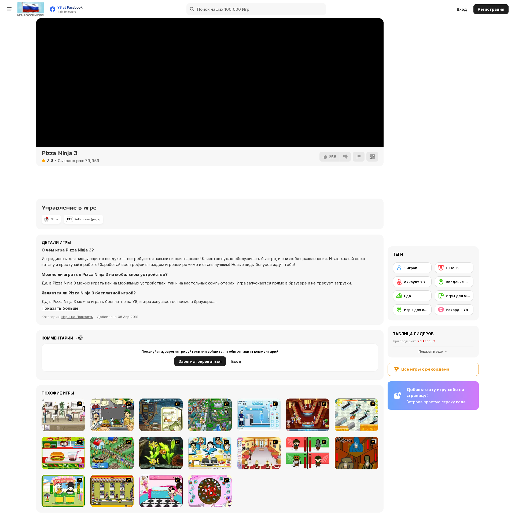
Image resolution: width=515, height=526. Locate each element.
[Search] (192, 9)
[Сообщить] (359, 157)
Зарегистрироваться (200, 361)
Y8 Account (426, 341)
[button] (60, 308)
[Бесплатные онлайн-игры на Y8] (30, 9)
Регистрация (491, 9)
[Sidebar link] (9, 9)
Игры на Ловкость (77, 317)
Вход (462, 9)
